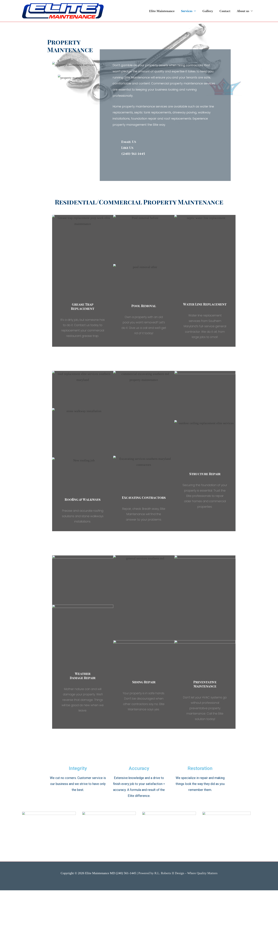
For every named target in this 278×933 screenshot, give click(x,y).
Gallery (207, 11)
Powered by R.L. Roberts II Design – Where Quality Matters (178, 873)
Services (186, 11)
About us (243, 11)
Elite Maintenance (162, 11)
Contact (224, 11)
